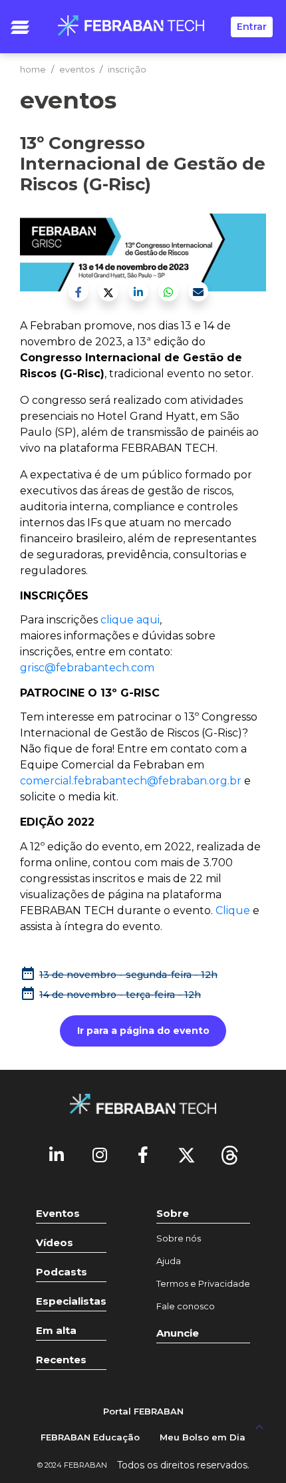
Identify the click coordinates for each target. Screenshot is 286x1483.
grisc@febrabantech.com (87, 667)
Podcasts (61, 1271)
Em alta (56, 1330)
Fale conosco (185, 1306)
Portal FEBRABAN (143, 1411)
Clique (234, 910)
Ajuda (168, 1260)
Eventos (58, 1213)
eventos (76, 69)
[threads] (229, 1154)
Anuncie (177, 1333)
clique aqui (130, 619)
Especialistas (71, 1301)
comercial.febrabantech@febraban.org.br (130, 780)
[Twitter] (186, 1154)
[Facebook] (143, 1154)
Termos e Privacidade (203, 1283)
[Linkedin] (56, 1154)
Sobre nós (178, 1238)
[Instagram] (99, 1154)
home (33, 69)
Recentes (61, 1359)
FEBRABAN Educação (90, 1437)
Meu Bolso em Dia (202, 1437)
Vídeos (54, 1242)
